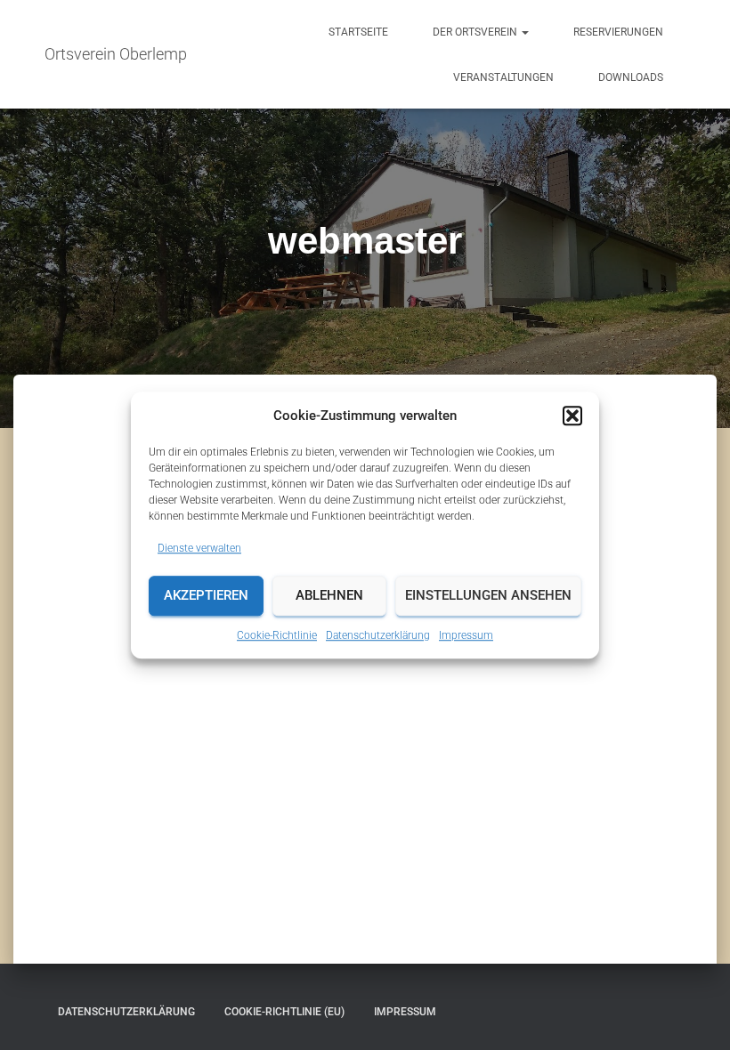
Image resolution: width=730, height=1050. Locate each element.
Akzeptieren (206, 596)
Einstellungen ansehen (488, 596)
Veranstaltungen (503, 77)
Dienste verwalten (199, 548)
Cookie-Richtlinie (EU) (284, 1012)
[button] (572, 415)
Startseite (358, 32)
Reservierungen (618, 32)
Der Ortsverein (476, 32)
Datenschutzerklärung (378, 635)
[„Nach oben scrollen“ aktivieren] (695, 1014)
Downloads (630, 77)
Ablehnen (329, 596)
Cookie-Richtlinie (277, 635)
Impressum (466, 635)
